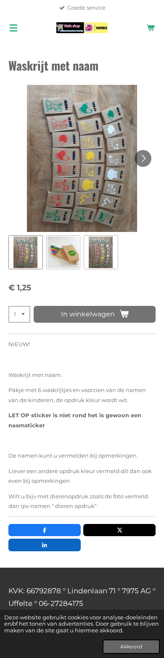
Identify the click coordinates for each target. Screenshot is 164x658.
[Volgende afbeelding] (143, 158)
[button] (25, 252)
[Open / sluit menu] (13, 27)
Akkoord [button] (131, 647)
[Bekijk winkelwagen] (150, 27)
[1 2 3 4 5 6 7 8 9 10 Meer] (19, 314)
